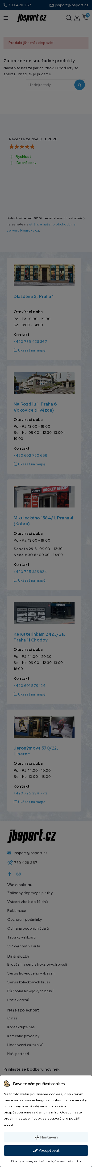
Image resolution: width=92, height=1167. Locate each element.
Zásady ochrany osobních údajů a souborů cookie (46, 1161)
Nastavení (46, 1137)
